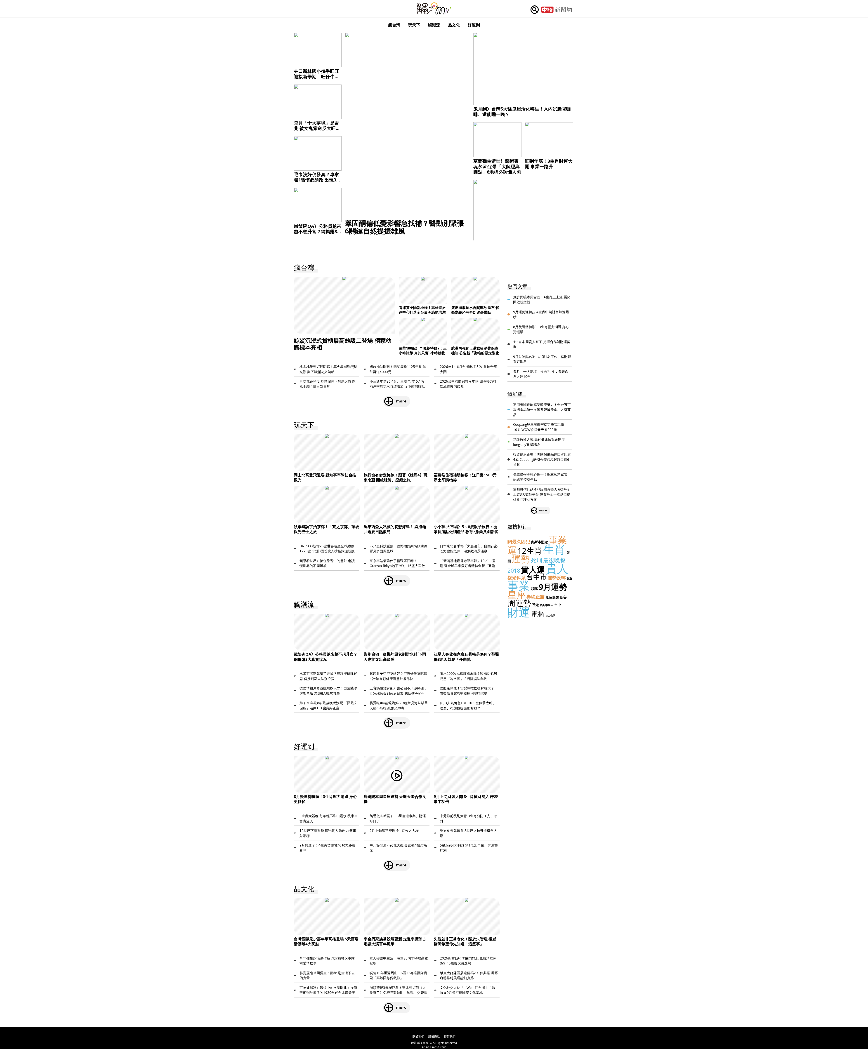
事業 (518, 585)
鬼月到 (550, 615)
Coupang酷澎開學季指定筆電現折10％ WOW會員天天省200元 (538, 427)
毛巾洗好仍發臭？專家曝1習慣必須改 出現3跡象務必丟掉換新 (317, 179)
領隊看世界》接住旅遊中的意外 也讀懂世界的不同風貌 (327, 563)
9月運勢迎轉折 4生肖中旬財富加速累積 (541, 314)
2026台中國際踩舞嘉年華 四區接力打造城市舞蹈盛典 (468, 384)
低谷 (563, 597)
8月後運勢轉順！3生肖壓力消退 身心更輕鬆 (325, 799)
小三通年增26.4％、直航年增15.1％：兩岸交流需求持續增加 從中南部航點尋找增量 (399, 384)
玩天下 (414, 25)
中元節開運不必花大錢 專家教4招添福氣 (398, 848)
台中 (557, 604)
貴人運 (533, 569)
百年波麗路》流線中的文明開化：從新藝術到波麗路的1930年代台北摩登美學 (328, 990)
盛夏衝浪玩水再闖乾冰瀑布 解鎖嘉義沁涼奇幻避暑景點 (475, 310)
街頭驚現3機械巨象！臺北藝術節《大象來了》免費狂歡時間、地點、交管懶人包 (398, 990)
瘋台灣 (394, 25)
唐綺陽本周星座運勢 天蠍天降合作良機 (395, 799)
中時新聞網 (556, 9)
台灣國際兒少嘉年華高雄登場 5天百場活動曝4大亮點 (326, 941)
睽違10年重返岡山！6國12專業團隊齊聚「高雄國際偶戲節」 (398, 975)
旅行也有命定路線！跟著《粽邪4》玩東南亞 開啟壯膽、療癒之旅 (395, 477)
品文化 (454, 25)
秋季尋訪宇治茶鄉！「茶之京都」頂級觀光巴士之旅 (326, 529)
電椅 (538, 614)
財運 (518, 612)
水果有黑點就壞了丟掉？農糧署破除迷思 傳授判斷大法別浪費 (328, 676)
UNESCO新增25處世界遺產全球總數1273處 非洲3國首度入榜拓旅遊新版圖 (327, 549)
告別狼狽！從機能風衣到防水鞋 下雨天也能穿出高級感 (395, 657)
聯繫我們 (449, 1036)
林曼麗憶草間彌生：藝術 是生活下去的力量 (327, 975)
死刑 (536, 560)
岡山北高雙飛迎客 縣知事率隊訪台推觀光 (325, 477)
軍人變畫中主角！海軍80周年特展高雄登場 (399, 961)
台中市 (536, 576)
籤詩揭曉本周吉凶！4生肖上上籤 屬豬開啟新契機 (541, 299)
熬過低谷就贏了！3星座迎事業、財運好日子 (398, 818)
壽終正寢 (535, 597)
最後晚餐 (554, 560)
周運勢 (519, 603)
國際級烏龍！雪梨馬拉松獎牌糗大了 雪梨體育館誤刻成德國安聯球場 (467, 691)
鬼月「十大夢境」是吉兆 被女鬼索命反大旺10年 (317, 128)
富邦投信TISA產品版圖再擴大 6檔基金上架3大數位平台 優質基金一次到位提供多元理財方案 (541, 494)
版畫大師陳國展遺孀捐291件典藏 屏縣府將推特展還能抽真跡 (469, 975)
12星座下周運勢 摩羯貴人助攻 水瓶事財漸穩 (328, 833)
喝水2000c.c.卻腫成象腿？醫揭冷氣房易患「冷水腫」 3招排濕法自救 (468, 676)
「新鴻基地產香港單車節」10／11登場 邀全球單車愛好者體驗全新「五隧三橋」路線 (467, 563)
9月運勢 (553, 586)
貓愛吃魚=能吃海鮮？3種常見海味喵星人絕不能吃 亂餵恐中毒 (399, 705)
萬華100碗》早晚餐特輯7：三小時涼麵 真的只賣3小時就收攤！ (423, 353)
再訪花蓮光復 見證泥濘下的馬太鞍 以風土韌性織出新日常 (328, 384)
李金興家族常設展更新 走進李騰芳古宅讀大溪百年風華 (395, 941)
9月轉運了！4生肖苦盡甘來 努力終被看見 (327, 848)
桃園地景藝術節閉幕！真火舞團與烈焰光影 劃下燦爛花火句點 (328, 369)
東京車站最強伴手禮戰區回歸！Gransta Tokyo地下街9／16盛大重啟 (397, 563)
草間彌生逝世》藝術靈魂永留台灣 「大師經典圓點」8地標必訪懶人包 (497, 166)
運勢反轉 (557, 578)
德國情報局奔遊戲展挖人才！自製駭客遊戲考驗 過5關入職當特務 (328, 691)
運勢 (521, 559)
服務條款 (434, 1036)
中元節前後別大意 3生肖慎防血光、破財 (468, 818)
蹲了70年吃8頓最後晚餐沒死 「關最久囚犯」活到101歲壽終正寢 (328, 705)
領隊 (534, 588)
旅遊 (569, 578)
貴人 (557, 568)
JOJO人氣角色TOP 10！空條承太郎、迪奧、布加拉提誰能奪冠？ (468, 705)
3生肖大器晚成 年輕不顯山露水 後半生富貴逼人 (329, 818)
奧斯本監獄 (539, 542)
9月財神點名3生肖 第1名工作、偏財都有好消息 (542, 359)
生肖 (554, 549)
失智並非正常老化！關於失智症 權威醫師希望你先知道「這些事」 (465, 941)
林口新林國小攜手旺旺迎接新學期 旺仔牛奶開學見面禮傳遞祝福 (316, 76)
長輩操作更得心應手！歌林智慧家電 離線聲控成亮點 (540, 477)
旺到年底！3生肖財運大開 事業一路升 (549, 163)
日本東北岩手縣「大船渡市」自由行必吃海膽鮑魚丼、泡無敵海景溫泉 (469, 548)
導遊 (535, 604)
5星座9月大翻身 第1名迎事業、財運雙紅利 (469, 848)
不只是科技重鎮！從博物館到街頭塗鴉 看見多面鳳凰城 (398, 548)
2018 (513, 570)
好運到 (474, 25)
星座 (516, 595)
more (401, 401)
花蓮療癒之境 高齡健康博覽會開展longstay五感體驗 (539, 442)
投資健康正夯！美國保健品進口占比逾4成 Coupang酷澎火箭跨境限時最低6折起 (542, 459)
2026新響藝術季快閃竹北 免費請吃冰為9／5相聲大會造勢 (468, 961)
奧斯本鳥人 (546, 605)
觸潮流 (434, 25)
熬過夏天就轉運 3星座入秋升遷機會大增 (468, 833)
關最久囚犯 (518, 542)
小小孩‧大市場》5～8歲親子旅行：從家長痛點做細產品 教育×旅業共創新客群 (466, 531)
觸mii (434, 8)
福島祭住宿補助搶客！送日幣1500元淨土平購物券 (465, 477)
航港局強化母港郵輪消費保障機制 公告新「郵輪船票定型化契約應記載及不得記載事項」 (475, 353)
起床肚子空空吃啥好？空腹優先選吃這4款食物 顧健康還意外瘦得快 (398, 676)
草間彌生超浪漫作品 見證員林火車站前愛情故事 (327, 961)
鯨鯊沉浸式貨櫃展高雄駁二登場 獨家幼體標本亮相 (343, 343)
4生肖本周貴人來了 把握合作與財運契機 (541, 344)
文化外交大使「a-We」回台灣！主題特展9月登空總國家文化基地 (467, 990)
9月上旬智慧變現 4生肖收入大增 (394, 830)
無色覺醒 (552, 597)
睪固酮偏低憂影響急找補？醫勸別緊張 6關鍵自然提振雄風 (404, 226)
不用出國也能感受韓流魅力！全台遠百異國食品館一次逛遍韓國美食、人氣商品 (542, 409)
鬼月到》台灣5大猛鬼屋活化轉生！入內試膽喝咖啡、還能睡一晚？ (522, 111)
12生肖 (529, 550)
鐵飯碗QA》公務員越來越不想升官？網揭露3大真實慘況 (317, 231)
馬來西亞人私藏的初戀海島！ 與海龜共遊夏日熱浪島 (395, 529)
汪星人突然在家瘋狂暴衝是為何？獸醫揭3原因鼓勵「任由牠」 (466, 657)
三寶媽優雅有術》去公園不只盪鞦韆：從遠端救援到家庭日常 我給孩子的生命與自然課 (398, 691)
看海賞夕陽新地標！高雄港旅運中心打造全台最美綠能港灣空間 (422, 312)
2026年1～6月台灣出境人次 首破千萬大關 (468, 369)
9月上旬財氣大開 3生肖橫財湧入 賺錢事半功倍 (466, 799)
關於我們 (418, 1036)
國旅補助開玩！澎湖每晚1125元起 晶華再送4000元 (398, 369)
